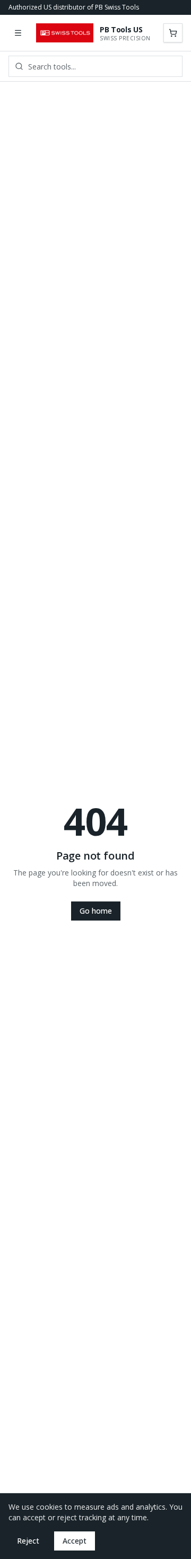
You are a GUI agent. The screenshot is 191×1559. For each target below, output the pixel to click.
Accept (74, 1541)
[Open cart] (173, 32)
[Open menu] (18, 32)
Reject (28, 1541)
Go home (96, 911)
